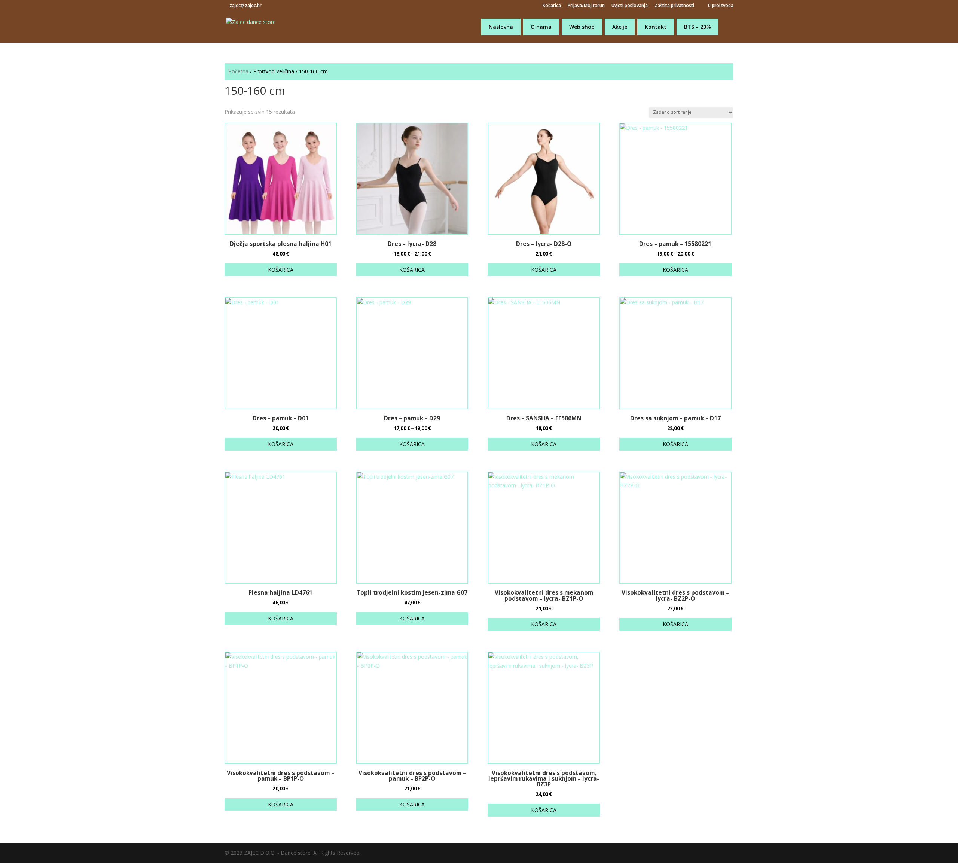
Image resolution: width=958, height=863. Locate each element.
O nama (541, 26)
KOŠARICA (280, 269)
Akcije (619, 26)
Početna (238, 71)
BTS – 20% (697, 26)
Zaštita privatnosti (674, 6)
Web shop (582, 26)
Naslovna (501, 26)
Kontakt (655, 26)
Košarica (552, 6)
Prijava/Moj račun (586, 6)
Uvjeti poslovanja (629, 6)
